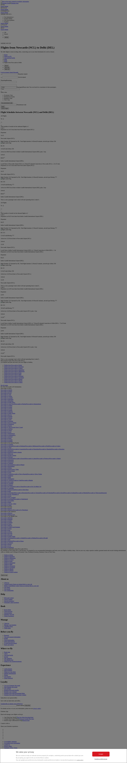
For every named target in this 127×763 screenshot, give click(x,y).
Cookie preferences (101, 759)
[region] (63, 756)
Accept (101, 754)
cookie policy (79, 760)
